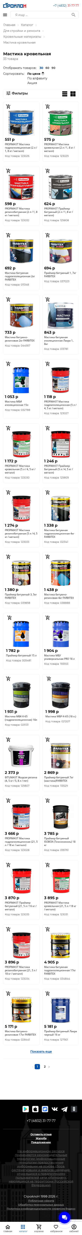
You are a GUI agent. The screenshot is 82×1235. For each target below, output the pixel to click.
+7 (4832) (66, 6)
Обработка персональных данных (41, 1204)
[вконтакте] (55, 1109)
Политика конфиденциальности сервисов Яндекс (41, 1208)
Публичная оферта (41, 1200)
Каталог (27, 25)
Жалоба (41, 1138)
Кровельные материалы (22, 37)
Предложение (41, 1142)
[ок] (74, 1109)
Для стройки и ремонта (21, 31)
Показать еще (41, 1051)
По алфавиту (37, 78)
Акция (32, 83)
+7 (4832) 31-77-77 (41, 1121)
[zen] (64, 1109)
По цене (33, 74)
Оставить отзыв (41, 1134)
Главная (9, 25)
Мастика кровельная (19, 42)
